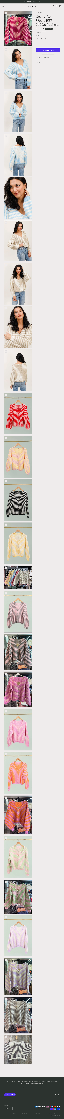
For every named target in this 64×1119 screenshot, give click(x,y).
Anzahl (37, 35)
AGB (36, 1113)
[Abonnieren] (44, 1088)
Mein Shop (16, 1113)
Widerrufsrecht (41, 1113)
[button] (3, 6)
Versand (44, 31)
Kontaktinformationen (55, 1113)
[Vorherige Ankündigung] (3, 1)
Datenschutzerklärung (55, 1115)
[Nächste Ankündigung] (61, 1)
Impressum (31, 1113)
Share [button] (38, 62)
